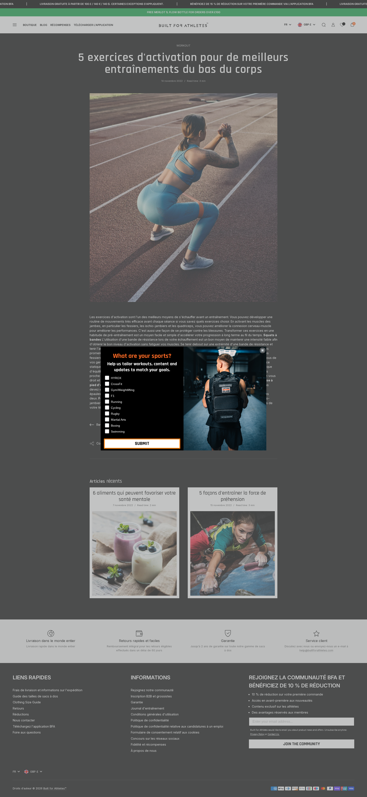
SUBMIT (142, 444)
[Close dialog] (262, 350)
